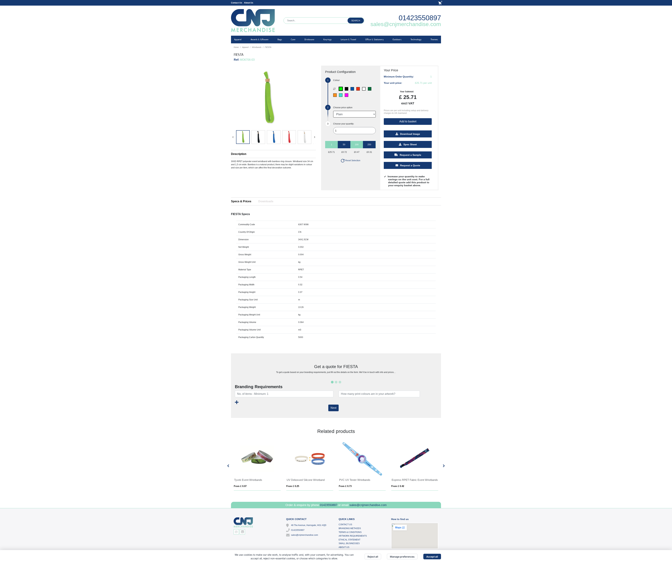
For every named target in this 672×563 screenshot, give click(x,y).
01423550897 (420, 18)
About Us (248, 3)
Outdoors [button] (397, 39)
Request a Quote (409, 165)
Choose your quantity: (343, 124)
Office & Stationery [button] (374, 39)
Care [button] (293, 39)
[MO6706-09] (370, 89)
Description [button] (238, 153)
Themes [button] (434, 39)
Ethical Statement (349, 540)
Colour (336, 80)
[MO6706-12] (341, 95)
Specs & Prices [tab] (241, 201)
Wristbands (256, 47)
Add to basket (407, 121)
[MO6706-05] (358, 89)
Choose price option (342, 107)
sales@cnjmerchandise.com (405, 24)
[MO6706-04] (353, 89)
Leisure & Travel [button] (348, 39)
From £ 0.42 (397, 486)
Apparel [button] (237, 39)
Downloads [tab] (265, 201)
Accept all (432, 556)
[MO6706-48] (341, 89)
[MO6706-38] (347, 95)
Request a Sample (410, 155)
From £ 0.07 (240, 486)
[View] (243, 137)
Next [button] (443, 466)
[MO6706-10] (335, 95)
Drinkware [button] (309, 39)
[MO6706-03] (347, 89)
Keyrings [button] (327, 39)
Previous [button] (228, 466)
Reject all (373, 556)
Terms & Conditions (350, 532)
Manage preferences (402, 556)
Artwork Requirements (353, 536)
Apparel (245, 47)
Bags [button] (280, 39)
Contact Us (236, 3)
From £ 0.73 (345, 486)
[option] (257, 466)
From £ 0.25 (292, 486)
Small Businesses (349, 543)
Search (355, 20)
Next (333, 407)
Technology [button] (416, 39)
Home (236, 47)
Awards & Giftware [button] (259, 39)
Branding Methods (350, 528)
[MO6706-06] (364, 89)
